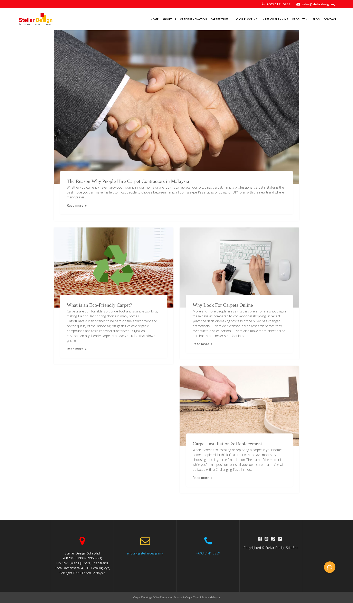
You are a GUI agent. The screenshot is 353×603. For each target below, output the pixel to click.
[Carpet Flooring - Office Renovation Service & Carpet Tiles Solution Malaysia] (36, 19)
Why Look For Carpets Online (223, 305)
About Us (169, 19)
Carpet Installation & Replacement (227, 443)
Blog (316, 19)
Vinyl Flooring (247, 19)
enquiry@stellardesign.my (145, 553)
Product (298, 19)
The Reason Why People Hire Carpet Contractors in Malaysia (128, 181)
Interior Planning (275, 19)
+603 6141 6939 (208, 553)
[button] (329, 567)
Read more (75, 205)
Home (155, 19)
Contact (330, 19)
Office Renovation (193, 19)
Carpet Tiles (219, 19)
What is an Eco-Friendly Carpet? (99, 305)
